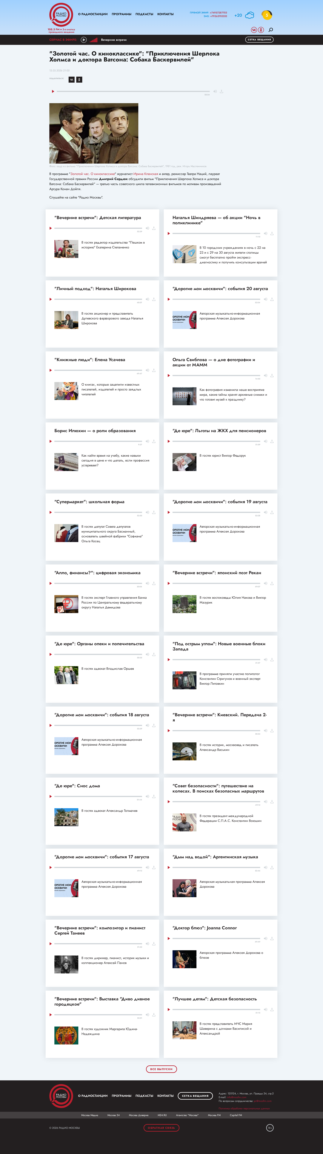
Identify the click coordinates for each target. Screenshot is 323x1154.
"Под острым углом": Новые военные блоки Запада (219, 646)
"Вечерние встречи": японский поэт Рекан (217, 572)
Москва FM (214, 1115)
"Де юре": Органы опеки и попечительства (99, 643)
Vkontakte (254, 30)
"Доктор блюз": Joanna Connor (205, 927)
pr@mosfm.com (263, 1101)
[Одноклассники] (79, 80)
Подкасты (144, 14)
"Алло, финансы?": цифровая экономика (97, 572)
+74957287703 (218, 12)
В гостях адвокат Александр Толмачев (109, 810)
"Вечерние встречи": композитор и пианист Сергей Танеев (99, 930)
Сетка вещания (259, 39)
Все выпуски (161, 1069)
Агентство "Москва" (187, 1115)
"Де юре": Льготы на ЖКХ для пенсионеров (219, 430)
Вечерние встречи (114, 40)
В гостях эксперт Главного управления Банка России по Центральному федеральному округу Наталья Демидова (114, 602)
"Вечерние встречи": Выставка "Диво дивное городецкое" (102, 1001)
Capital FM (236, 1115)
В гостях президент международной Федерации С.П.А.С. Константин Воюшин (231, 818)
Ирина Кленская (145, 173)
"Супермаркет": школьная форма (89, 501)
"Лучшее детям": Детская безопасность (215, 998)
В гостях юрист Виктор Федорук (223, 455)
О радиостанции (93, 14)
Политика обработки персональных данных (244, 1108)
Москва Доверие (138, 1115)
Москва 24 (113, 1115)
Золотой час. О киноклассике (92, 173)
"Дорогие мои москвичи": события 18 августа (101, 714)
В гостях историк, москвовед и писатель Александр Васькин (229, 747)
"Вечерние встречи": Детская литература (97, 217)
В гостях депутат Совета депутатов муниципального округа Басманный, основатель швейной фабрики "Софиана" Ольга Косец (112, 534)
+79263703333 (218, 16)
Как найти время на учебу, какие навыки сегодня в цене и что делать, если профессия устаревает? (115, 460)
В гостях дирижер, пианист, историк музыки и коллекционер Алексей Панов (115, 960)
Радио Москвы (61, 15)
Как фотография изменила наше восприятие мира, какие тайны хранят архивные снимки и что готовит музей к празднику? (233, 394)
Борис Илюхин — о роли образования (95, 430)
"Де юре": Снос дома (77, 785)
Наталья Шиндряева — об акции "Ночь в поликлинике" (216, 220)
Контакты (165, 14)
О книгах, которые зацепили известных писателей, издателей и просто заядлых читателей (111, 389)
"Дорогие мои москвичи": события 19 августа (220, 501)
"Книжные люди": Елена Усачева (89, 359)
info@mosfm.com (236, 1097)
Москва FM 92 (61, 1096)
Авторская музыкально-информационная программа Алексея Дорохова (230, 316)
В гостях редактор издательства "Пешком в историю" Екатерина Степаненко (113, 245)
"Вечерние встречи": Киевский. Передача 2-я (220, 717)
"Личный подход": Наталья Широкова (95, 288)
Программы (121, 14)
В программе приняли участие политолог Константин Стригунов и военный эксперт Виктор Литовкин (230, 678)
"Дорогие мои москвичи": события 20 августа (220, 288)
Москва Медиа (89, 1115)
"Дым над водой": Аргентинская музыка (215, 856)
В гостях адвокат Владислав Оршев (107, 668)
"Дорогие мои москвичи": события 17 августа (101, 856)
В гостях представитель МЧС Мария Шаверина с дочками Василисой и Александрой (226, 1028)
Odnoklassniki (261, 30)
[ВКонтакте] (72, 80)
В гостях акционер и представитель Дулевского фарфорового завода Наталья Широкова (112, 318)
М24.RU (162, 1115)
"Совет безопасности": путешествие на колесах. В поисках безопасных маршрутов (218, 788)
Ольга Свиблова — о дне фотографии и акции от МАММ (214, 362)
